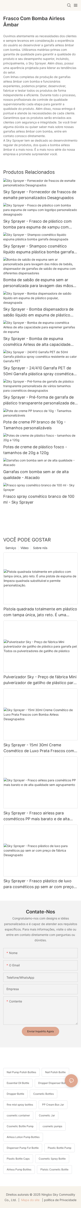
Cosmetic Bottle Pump (20, 1126)
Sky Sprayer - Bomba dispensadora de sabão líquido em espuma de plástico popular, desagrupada (38, 312)
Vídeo (25, 548)
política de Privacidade (60, 1200)
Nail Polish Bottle (55, 1072)
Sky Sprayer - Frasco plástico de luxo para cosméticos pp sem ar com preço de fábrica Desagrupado (38, 884)
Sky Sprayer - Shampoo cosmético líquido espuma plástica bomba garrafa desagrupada (38, 249)
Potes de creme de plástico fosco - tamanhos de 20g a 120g (35, 450)
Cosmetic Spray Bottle (52, 1158)
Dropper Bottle (15, 1093)
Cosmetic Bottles (43, 1093)
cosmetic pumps (52, 1126)
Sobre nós (40, 548)
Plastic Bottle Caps (18, 1158)
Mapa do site (30, 1200)
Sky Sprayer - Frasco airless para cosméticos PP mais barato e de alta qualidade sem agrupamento (36, 816)
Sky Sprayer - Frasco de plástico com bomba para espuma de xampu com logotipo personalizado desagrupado (37, 224)
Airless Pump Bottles (19, 1169)
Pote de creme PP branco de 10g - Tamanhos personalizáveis (34, 425)
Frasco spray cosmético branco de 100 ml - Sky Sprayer (38, 499)
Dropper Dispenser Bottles (54, 1083)
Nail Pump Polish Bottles (21, 1072)
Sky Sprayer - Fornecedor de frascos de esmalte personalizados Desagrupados (39, 195)
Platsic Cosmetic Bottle (54, 1169)
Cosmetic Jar (47, 1115)
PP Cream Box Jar (53, 1104)
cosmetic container (18, 1115)
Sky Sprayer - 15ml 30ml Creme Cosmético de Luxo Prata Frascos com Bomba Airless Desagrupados (38, 748)
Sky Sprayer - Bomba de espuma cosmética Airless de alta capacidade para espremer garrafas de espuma (36, 341)
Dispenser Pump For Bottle (23, 1147)
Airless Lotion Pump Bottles (23, 1137)
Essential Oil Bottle (18, 1083)
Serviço (10, 548)
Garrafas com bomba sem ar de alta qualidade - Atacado (36, 474)
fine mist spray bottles (20, 1104)
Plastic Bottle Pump (59, 1147)
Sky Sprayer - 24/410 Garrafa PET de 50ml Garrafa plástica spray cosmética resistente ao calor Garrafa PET (38, 371)
